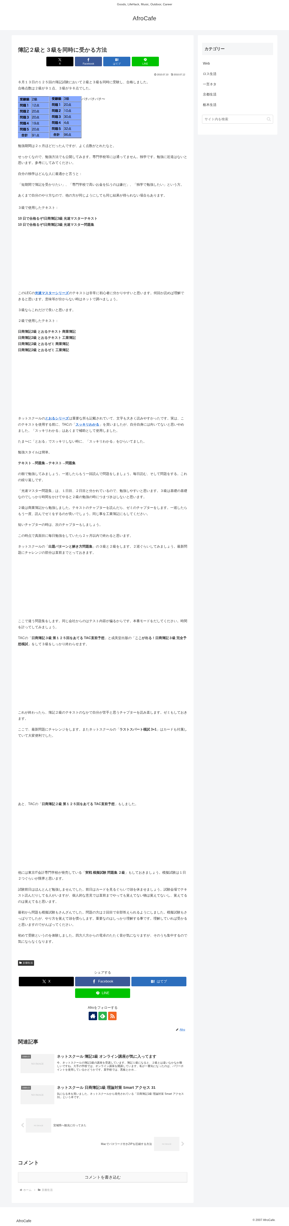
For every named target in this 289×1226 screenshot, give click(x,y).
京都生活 (28, 962)
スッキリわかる (87, 424)
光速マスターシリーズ (52, 293)
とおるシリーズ (57, 418)
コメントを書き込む (103, 1177)
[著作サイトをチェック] (93, 1016)
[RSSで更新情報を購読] (112, 1016)
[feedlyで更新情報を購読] (102, 1016)
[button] (268, 119)
